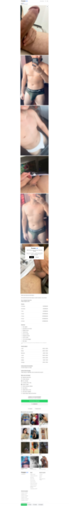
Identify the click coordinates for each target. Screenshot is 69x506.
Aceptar (31, 257)
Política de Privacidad (34, 254)
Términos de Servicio (37, 253)
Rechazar (37, 257)
